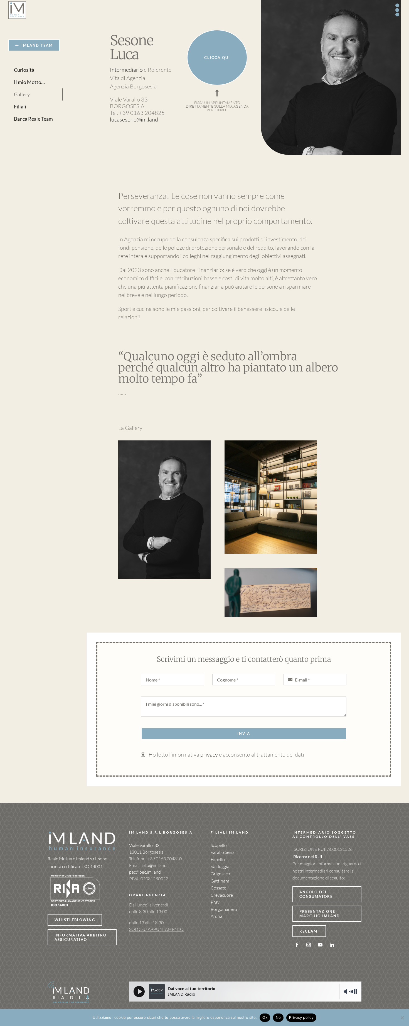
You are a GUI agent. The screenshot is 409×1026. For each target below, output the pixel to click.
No (278, 1017)
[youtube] (320, 944)
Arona (216, 916)
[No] (402, 1017)
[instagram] (308, 944)
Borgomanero (224, 909)
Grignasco (220, 873)
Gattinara (220, 881)
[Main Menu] (398, 10)
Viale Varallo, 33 (144, 845)
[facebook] (296, 944)
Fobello (218, 859)
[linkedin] (331, 944)
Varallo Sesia (223, 852)
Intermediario (126, 69)
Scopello (219, 845)
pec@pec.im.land (145, 872)
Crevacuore (222, 895)
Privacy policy (301, 1017)
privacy (209, 754)
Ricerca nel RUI (307, 856)
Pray (215, 902)
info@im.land (154, 865)
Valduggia (220, 866)
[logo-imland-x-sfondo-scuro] (82, 833)
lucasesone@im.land (134, 119)
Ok (264, 1017)
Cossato (218, 888)
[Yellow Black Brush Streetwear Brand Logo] (75, 873)
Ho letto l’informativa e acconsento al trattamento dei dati (226, 754)
